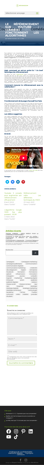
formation (21, 272)
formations (33, 272)
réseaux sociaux (25, 284)
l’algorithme (19, 74)
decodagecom (12, 270)
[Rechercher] (35, 252)
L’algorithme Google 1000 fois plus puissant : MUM (13, 212)
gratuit (9, 274)
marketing (18, 278)
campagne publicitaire (14, 264)
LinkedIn (34, 276)
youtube (34, 294)
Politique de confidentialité (20, 452)
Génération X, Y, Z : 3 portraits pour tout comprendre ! (21, 413)
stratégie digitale (12, 288)
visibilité (25, 294)
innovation (33, 274)
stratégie (34, 286)
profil (22, 280)
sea (36, 284)
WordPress (34, 462)
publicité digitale (12, 282)
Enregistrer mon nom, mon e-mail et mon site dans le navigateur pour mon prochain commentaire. (22, 358)
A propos (29, 453)
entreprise (33, 270)
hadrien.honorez (12, 38)
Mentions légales (15, 453)
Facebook (10, 272)
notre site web (33, 170)
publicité (34, 280)
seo (8, 286)
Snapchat (20, 286)
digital (23, 270)
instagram (10, 276)
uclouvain (10, 294)
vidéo (18, 294)
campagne (10, 262)
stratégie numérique (14, 290)
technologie (32, 290)
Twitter (34, 292)
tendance (10, 292)
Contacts (21, 455)
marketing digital (31, 278)
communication (31, 264)
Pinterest (10, 280)
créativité (33, 268)
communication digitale (15, 266)
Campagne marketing (29, 262)
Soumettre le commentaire (21, 363)
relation (34, 282)
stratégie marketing (30, 288)
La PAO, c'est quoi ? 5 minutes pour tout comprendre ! (21, 420)
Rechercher (9, 250)
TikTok (22, 292)
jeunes (22, 276)
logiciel (9, 278)
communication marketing (16, 268)
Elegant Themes (17, 462)
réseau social (11, 284)
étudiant (9, 296)
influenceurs (20, 274)
